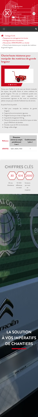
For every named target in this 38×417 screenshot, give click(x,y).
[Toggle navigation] (4, 29)
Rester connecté (21, 17)
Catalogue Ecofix (10, 36)
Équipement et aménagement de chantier (15, 38)
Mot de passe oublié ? (18, 20)
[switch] (13, 17)
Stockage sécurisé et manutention (13, 40)
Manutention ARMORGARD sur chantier (16, 43)
